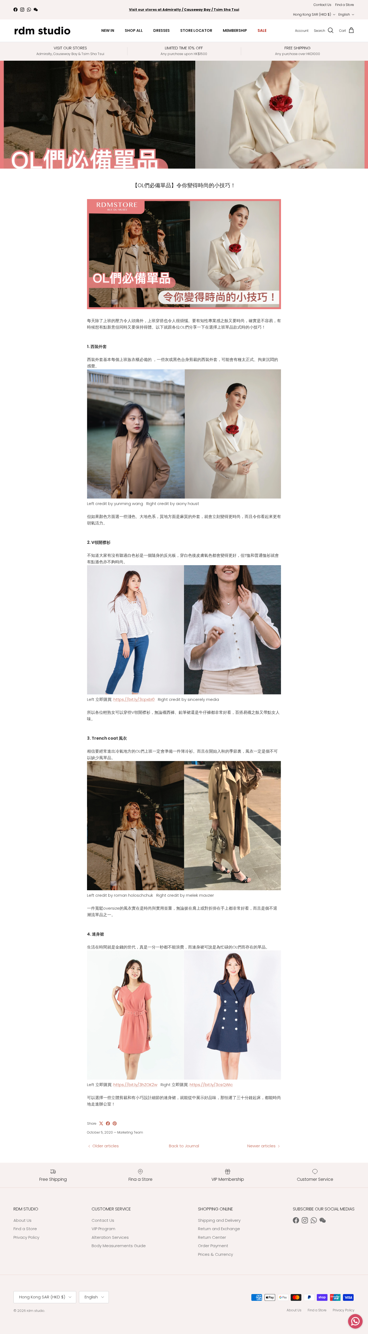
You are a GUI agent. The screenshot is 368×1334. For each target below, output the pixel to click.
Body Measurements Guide (119, 1245)
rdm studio (35, 1310)
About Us (22, 1220)
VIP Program (103, 1228)
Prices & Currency (215, 1254)
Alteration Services (110, 1237)
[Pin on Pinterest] (115, 1123)
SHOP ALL (134, 30)
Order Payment (213, 1245)
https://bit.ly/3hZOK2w (135, 1084)
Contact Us (322, 4)
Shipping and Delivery (219, 1220)
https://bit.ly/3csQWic (211, 1084)
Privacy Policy (26, 1237)
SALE (262, 30)
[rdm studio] (42, 30)
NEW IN (107, 30)
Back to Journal (184, 1146)
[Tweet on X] (101, 1123)
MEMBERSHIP (235, 30)
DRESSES (161, 30)
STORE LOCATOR (196, 30)
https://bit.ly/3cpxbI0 (134, 699)
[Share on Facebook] (108, 1123)
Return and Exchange (219, 1228)
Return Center (212, 1237)
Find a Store (344, 4)
